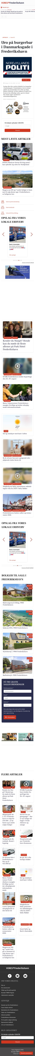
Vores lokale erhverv (7, 1007)
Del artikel (25, 80)
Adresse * (6, 702)
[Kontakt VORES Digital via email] (25, 976)
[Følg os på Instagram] (17, 976)
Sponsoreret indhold (7, 1022)
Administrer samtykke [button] (7, 995)
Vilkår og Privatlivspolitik (8, 990)
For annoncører (5, 988)
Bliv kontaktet (10, 717)
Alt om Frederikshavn (7, 1025)
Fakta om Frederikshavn (8, 1012)
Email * (6, 695)
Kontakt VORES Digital (7, 993)
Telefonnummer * (9, 688)
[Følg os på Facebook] (10, 976)
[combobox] (4, 705)
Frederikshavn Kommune (8, 1017)
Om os (3, 985)
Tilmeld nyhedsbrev (26, 1053)
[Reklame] (17, 108)
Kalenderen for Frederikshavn (9, 1010)
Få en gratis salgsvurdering (9, 1020)
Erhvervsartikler (5, 1015)
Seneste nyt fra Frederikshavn (9, 1005)
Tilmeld (17, 130)
